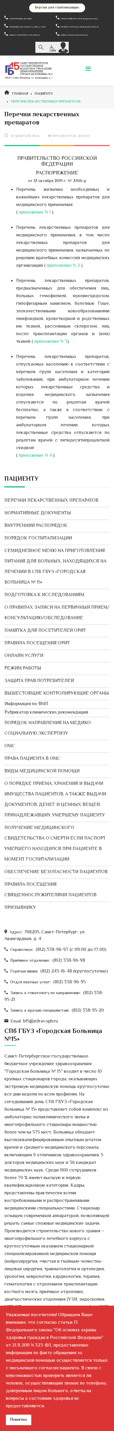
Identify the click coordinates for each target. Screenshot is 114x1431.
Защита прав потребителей (39, 681)
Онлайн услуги (23, 656)
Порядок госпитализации (38, 538)
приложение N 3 (50, 341)
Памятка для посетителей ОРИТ (45, 630)
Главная (20, 94)
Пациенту (44, 94)
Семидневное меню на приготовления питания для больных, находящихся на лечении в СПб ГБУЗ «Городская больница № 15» (55, 566)
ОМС (9, 746)
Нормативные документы (37, 513)
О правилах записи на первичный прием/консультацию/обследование (56, 613)
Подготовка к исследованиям (44, 595)
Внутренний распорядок (35, 526)
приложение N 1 (35, 212)
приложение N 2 (63, 265)
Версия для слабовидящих (57, 8)
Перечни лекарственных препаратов (51, 500)
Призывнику (20, 907)
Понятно (18, 1419)
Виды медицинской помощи (42, 771)
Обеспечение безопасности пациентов (56, 872)
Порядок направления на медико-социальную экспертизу (48, 728)
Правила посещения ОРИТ (37, 643)
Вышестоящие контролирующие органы (56, 693)
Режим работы (22, 668)
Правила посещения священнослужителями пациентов (50, 890)
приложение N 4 (35, 455)
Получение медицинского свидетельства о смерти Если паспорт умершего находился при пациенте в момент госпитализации (55, 843)
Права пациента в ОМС (32, 758)
